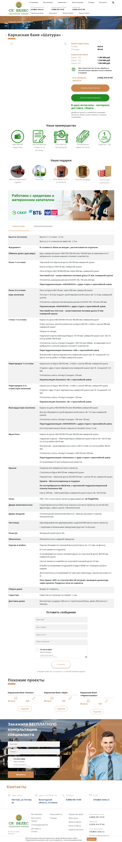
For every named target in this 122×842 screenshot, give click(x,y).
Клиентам (61, 2)
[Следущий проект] (62, 34)
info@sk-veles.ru (37, 9)
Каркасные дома (37, 13)
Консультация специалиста (90, 98)
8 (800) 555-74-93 (58, 9)
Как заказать (48, 2)
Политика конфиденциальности (99, 836)
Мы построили (77, 2)
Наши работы (56, 814)
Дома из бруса (68, 13)
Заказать (21, 774)
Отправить (61, 664)
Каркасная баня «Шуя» (56, 692)
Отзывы (91, 2)
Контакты (103, 2)
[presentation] (11, 43)
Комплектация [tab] (19, 226)
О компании (33, 2)
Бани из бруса (84, 13)
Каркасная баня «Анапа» (21, 692)
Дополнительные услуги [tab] (43, 226)
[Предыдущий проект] (6, 34)
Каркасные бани (76, 829)
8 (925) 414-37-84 (78, 9)
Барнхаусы (53, 13)
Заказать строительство (90, 88)
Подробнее (25, 709)
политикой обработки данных (74, 671)
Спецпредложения (39, 824)
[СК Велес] (18, 7)
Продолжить (92, 839)
